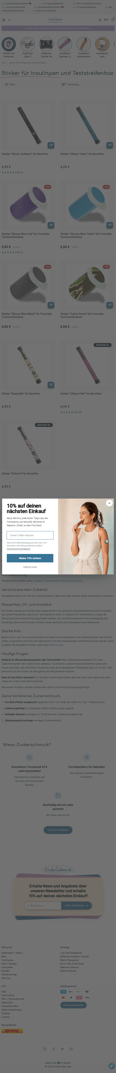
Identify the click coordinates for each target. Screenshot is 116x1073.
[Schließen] (109, 503)
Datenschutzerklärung (18, 548)
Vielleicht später (30, 567)
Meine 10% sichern (30, 558)
